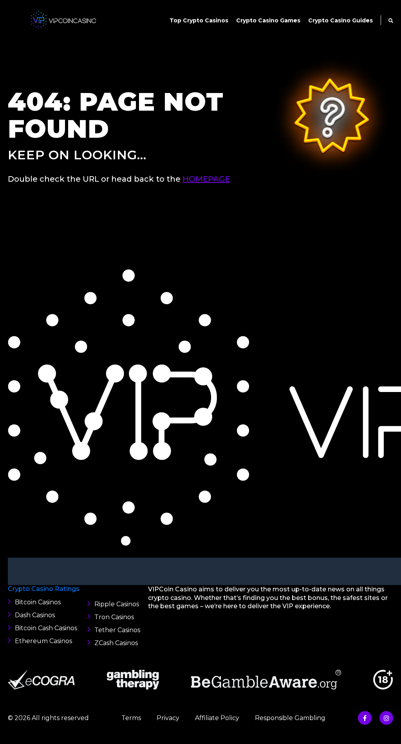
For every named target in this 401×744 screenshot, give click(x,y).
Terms (131, 718)
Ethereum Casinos (43, 641)
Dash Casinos (35, 615)
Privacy (168, 718)
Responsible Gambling (290, 718)
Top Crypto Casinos (199, 20)
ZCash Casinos (116, 643)
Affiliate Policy (217, 718)
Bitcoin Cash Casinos (46, 628)
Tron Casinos (114, 617)
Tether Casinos (117, 630)
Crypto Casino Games (268, 20)
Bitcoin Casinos (38, 602)
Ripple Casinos (116, 604)
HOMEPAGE (206, 179)
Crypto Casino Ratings (43, 589)
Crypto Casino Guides (340, 20)
